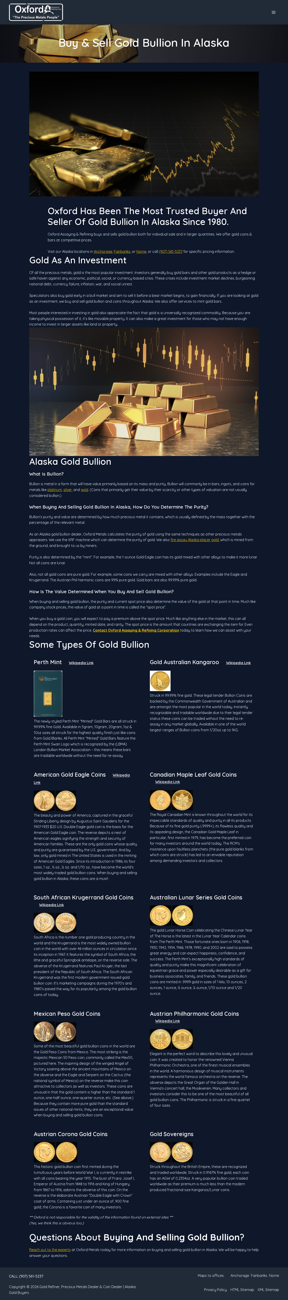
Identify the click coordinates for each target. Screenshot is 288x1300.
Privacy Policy (215, 1289)
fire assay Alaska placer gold (195, 540)
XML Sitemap (268, 1289)
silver (67, 489)
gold (84, 489)
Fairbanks (122, 251)
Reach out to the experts (50, 1249)
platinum (54, 489)
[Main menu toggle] (273, 12)
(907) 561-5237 (170, 251)
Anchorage (103, 251)
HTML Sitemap (242, 1289)
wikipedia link (81, 663)
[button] (26, 1276)
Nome (141, 251)
